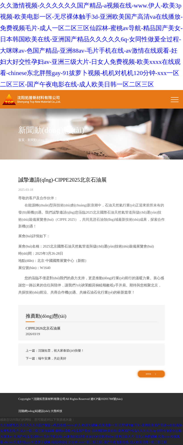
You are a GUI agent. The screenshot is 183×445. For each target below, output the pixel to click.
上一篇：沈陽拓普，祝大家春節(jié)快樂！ (55, 350)
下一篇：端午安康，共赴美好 (46, 358)
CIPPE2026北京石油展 (43, 328)
